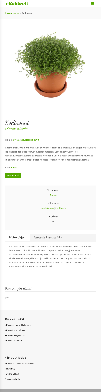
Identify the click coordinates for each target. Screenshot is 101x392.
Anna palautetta (12, 379)
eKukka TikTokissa (13, 340)
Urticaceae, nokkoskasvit (26, 140)
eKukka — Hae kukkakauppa (18, 325)
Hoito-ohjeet (17, 237)
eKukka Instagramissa (15, 335)
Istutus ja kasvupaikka (48, 237)
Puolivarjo (60, 208)
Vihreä (13, 167)
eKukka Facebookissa (15, 330)
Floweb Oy (10, 369)
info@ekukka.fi (12, 374)
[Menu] (92, 3)
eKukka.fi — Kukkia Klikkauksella (20, 363)
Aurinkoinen (47, 208)
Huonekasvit (13, 175)
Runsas (53, 195)
